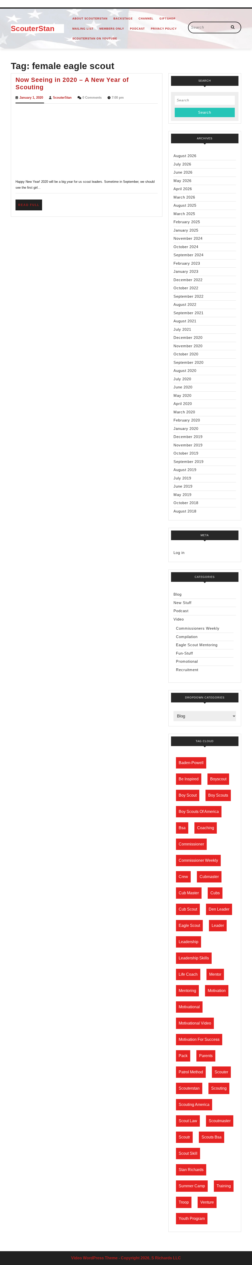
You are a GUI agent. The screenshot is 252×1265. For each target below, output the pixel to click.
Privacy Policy (164, 28)
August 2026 (184, 156)
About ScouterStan (90, 18)
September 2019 (188, 461)
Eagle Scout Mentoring (197, 645)
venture (207, 1202)
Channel (146, 18)
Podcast (137, 28)
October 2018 (185, 503)
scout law (188, 1121)
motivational (189, 1007)
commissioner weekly (198, 860)
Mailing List (83, 28)
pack (183, 1056)
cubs (215, 893)
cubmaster (209, 877)
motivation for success (199, 1039)
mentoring (187, 991)
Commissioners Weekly (198, 628)
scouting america (194, 1104)
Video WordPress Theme (94, 1258)
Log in (179, 552)
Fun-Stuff (184, 653)
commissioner (191, 844)
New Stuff (182, 603)
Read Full (30, 206)
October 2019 (185, 453)
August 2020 (184, 370)
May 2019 (182, 495)
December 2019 (188, 437)
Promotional (187, 661)
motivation (217, 991)
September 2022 (188, 296)
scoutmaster (220, 1121)
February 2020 (186, 420)
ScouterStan (32, 28)
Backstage (123, 18)
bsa (182, 828)
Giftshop (167, 18)
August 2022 (184, 304)
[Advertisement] (87, 140)
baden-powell (191, 763)
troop (184, 1202)
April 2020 (182, 404)
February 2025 (186, 222)
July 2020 (182, 379)
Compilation (187, 637)
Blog (177, 594)
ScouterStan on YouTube (94, 38)
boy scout (188, 795)
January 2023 (185, 271)
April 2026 (182, 189)
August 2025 (184, 205)
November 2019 (188, 445)
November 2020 (188, 346)
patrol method (191, 1072)
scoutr (184, 1137)
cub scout (188, 909)
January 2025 (185, 230)
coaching (205, 828)
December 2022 (188, 280)
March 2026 (184, 197)
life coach (188, 974)
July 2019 (182, 478)
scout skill (188, 1153)
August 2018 (184, 511)
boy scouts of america (199, 811)
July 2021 (182, 329)
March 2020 (184, 412)
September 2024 (188, 255)
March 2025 (184, 214)
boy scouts (218, 795)
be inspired (189, 779)
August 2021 (184, 321)
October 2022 (185, 288)
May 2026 (182, 181)
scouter (221, 1072)
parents (206, 1056)
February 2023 (186, 263)
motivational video (195, 1023)
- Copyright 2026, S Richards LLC (150, 1258)
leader (218, 925)
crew (183, 877)
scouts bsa (211, 1137)
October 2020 (185, 354)
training (224, 1186)
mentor (215, 974)
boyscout (218, 779)
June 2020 (182, 387)
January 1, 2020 (31, 97)
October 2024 (185, 247)
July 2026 (182, 164)
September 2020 (188, 362)
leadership (188, 942)
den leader (219, 909)
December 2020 (188, 337)
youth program (192, 1218)
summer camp (192, 1186)
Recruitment (187, 670)
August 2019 (184, 470)
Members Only (111, 28)
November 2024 (188, 238)
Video (178, 619)
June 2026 (182, 172)
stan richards (191, 1170)
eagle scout (189, 925)
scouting (219, 1088)
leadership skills (194, 958)
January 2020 (185, 428)
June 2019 (182, 486)
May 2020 (182, 395)
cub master (189, 893)
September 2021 (188, 313)
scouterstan (189, 1088)
